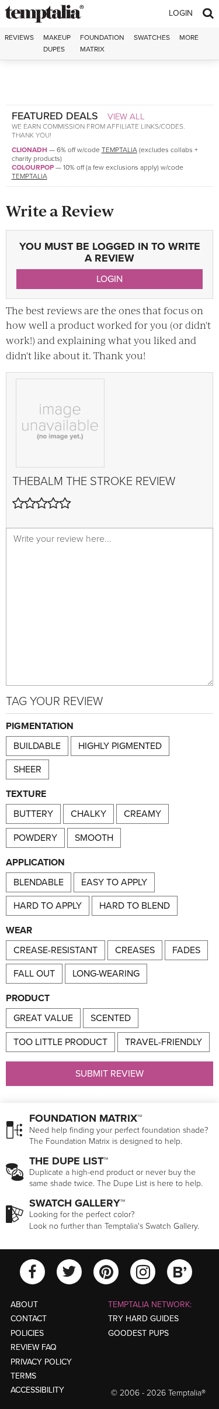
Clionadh (29, 150)
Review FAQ (34, 1347)
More (189, 37)
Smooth (94, 838)
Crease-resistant (55, 950)
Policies (27, 1333)
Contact (29, 1319)
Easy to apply (114, 882)
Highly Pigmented (120, 746)
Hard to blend (134, 906)
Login (181, 13)
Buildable (37, 746)
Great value (43, 1018)
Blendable (38, 882)
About (24, 1305)
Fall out (34, 974)
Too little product (60, 1042)
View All (126, 116)
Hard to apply (47, 906)
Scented (111, 1018)
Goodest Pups (138, 1333)
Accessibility (37, 1390)
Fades (186, 950)
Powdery (35, 838)
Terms (23, 1376)
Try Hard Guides (143, 1319)
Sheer (27, 769)
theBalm (37, 482)
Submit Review (109, 1074)
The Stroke (99, 482)
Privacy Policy (41, 1362)
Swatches (152, 37)
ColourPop (33, 167)
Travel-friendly (163, 1042)
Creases (135, 950)
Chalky (88, 814)
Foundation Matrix (102, 43)
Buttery (33, 814)
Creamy (142, 814)
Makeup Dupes (57, 43)
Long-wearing (106, 974)
